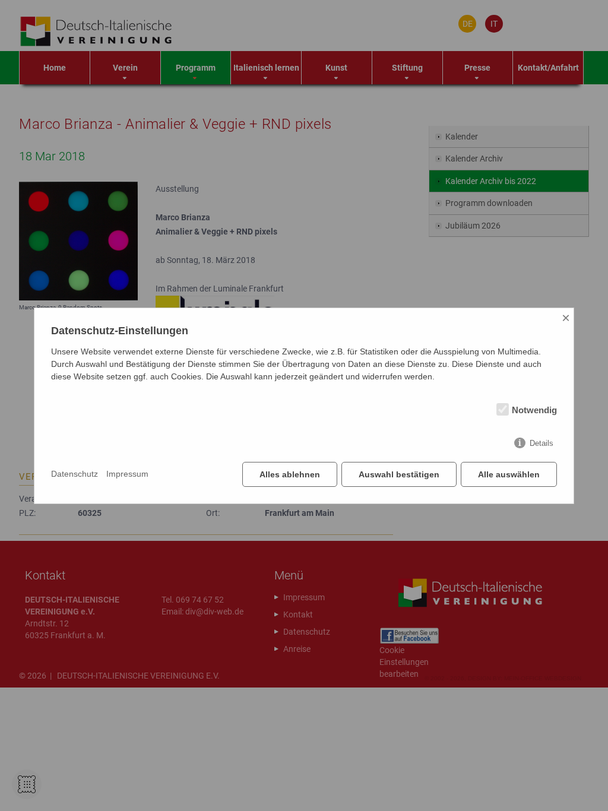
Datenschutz (74, 474)
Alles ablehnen (289, 474)
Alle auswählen (509, 474)
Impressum (127, 474)
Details (541, 443)
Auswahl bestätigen (399, 474)
